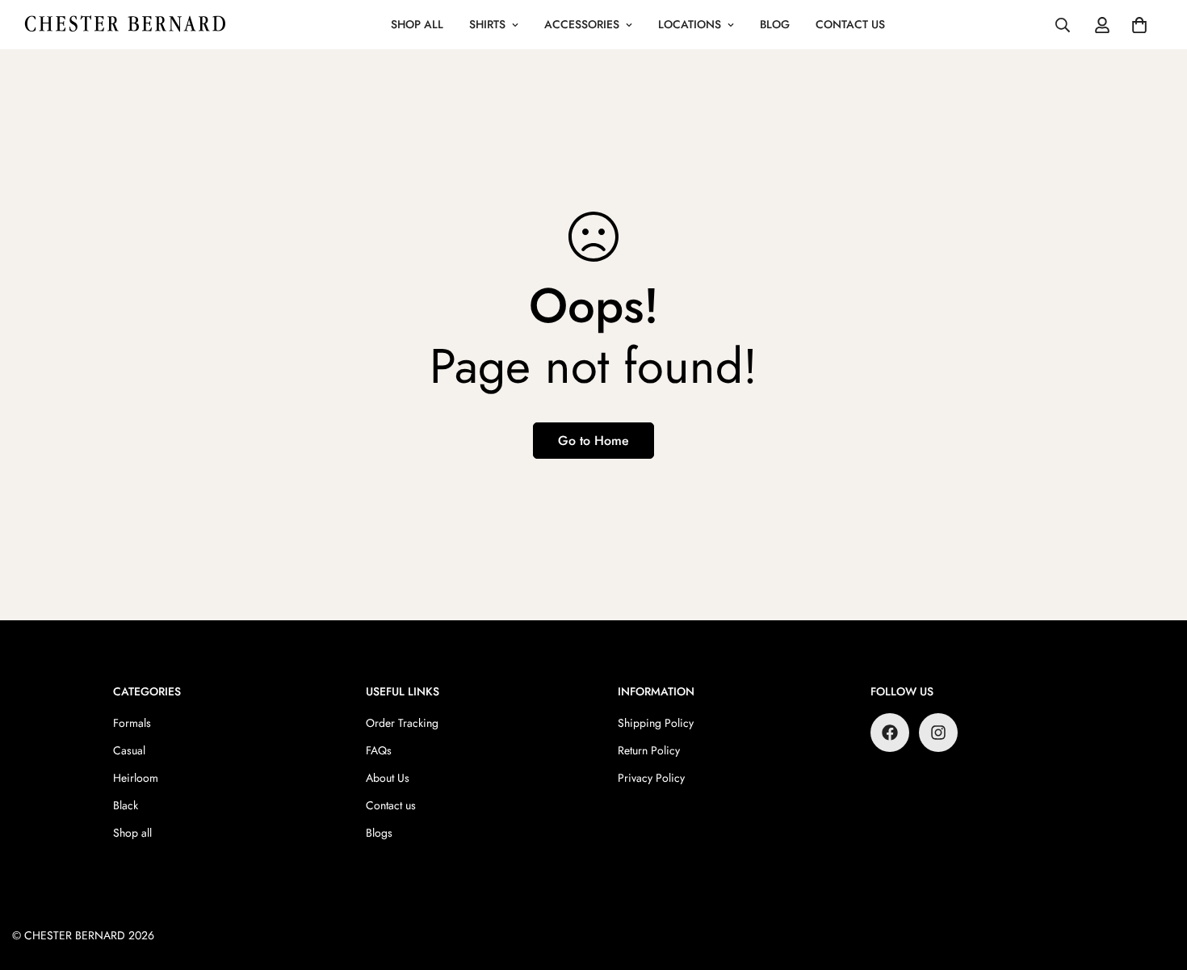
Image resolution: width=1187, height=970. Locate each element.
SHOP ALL (417, 24)
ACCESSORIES (581, 24)
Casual (129, 750)
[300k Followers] (889, 732)
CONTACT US (850, 24)
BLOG (775, 24)
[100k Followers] (938, 732)
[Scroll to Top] (1155, 882)
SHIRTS (487, 24)
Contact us (391, 805)
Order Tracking (402, 723)
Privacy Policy (651, 778)
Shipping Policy (656, 723)
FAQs (379, 750)
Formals (132, 723)
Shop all (132, 833)
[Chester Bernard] (125, 24)
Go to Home (593, 440)
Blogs (379, 833)
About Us (387, 778)
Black (125, 805)
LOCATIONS (689, 24)
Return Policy (649, 750)
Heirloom (135, 778)
